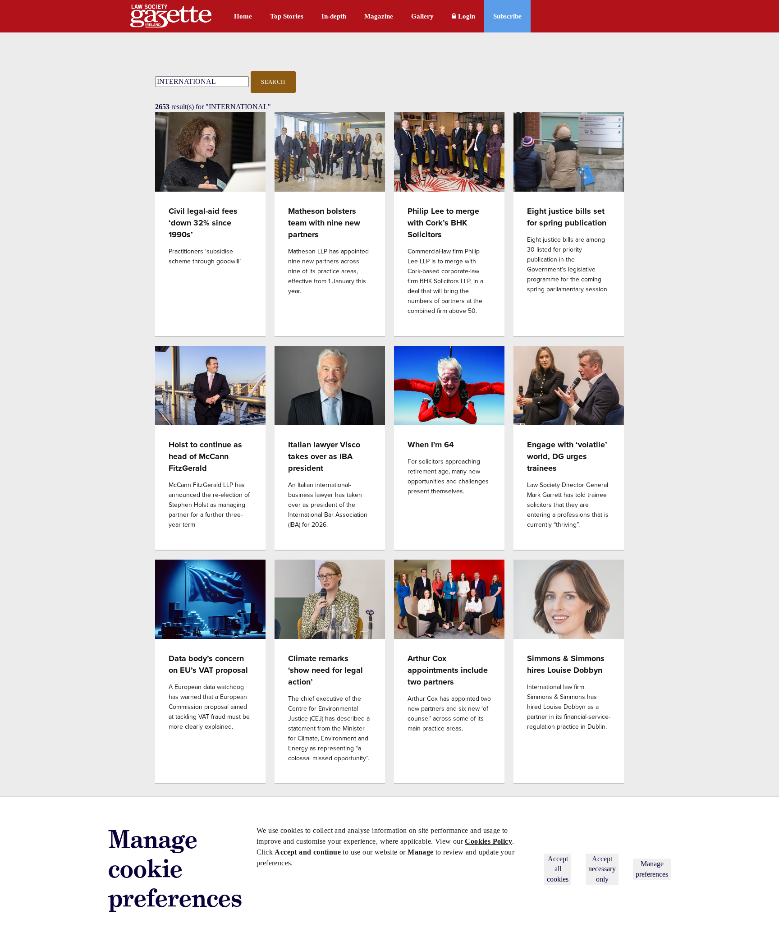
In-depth (333, 16)
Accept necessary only (602, 869)
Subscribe (507, 16)
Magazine (378, 16)
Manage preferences (652, 869)
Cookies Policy (488, 841)
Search (273, 81)
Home (243, 16)
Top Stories (286, 16)
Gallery (422, 16)
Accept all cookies (557, 869)
